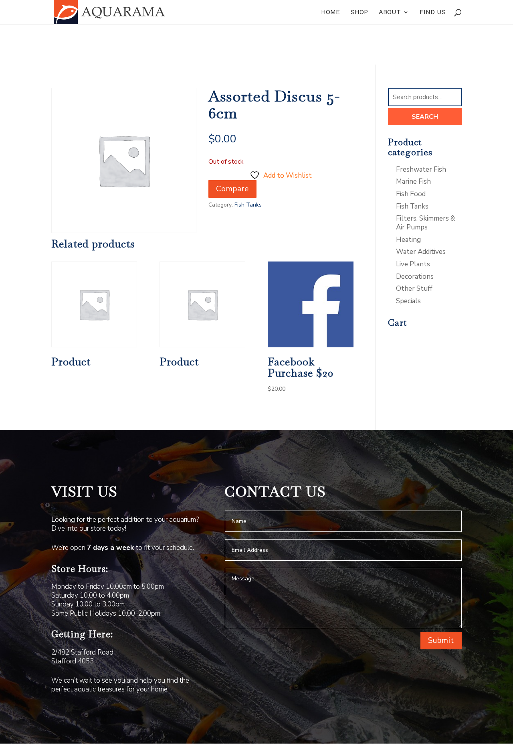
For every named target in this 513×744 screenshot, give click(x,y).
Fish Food (411, 194)
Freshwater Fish (421, 169)
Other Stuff (414, 288)
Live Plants (413, 264)
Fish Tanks (248, 205)
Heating (408, 239)
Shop (359, 12)
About (390, 12)
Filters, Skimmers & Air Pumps (425, 223)
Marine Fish (413, 181)
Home (330, 12)
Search (425, 116)
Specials (408, 301)
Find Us (433, 12)
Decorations (415, 276)
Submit (441, 640)
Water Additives (421, 251)
